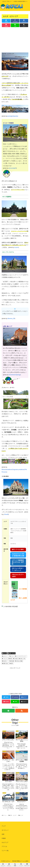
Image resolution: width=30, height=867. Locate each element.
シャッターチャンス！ (21, 656)
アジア (4, 826)
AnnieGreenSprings (14, 374)
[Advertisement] (15, 39)
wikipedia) (15, 116)
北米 (3, 834)
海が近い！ (5, 661)
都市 (12, 663)
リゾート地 (5, 850)
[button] (26, 397)
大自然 (16, 658)
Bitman (4, 469)
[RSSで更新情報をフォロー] (21, 711)
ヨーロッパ (5, 830)
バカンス (5, 658)
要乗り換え (5, 663)
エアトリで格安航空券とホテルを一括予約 (18, 562)
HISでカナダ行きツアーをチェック (18, 569)
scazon (16, 247)
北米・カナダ (12, 653)
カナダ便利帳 (23, 589)
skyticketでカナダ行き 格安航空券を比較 (18, 554)
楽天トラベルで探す (18, 549)
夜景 (11, 658)
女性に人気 (22, 658)
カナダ (4, 653)
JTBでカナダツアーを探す (18, 575)
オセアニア (5, 842)
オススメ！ (5, 656)
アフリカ (4, 846)
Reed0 (6, 514)
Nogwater (15, 469)
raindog (9, 116)
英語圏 (12, 661)
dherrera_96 (11, 318)
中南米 (4, 838)
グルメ (12, 656)
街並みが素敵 (19, 661)
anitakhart (9, 469)
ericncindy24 (12, 168)
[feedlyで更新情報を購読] (8, 711)
